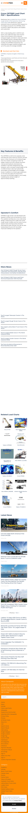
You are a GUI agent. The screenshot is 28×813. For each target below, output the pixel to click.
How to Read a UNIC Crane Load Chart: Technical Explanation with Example (12, 278)
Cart (2, 724)
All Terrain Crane (5, 720)
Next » (17, 612)
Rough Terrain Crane (18, 9)
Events (3, 775)
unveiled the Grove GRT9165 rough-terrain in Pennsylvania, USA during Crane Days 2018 (13, 21)
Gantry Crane (5, 777)
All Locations (4, 743)
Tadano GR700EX (7, 445)
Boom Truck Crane (6, 771)
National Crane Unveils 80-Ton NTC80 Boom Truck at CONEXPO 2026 (13, 557)
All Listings (4, 751)
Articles (3, 706)
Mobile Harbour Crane (7, 789)
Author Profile (5, 738)
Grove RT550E (20, 476)
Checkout (4, 745)
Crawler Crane (5, 773)
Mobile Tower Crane (6, 791)
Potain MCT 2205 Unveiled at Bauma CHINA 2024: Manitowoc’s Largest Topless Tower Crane (13, 635)
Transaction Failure (6, 749)
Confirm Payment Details (8, 759)
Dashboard (4, 740)
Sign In (3, 753)
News (2, 704)
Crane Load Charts (9, 9)
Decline (14, 808)
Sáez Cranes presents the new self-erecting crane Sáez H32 (12, 657)
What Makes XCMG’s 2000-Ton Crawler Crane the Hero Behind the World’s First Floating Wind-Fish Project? (13, 581)
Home (2, 9)
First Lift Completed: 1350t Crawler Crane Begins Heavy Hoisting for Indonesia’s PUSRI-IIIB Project (14, 606)
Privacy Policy (18, 800)
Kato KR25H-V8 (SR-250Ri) (21, 430)
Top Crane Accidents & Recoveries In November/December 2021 (11, 345)
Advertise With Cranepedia (9, 714)
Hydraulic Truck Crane (7, 781)
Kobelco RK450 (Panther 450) (20, 492)
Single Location (5, 734)
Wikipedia (4, 710)
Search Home (5, 726)
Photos (3, 718)
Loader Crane (5, 785)
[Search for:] (14, 697)
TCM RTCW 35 (20, 445)
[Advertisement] (14, 102)
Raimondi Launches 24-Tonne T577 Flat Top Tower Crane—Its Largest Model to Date (13, 627)
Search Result (5, 728)
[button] (22, 3)
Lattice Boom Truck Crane (8, 783)
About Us (4, 722)
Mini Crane (4, 787)
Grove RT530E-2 (7, 507)
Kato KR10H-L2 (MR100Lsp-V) (7, 461)
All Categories (5, 741)
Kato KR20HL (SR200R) (7, 491)
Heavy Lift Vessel (6, 779)
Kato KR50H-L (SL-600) (21, 460)
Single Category (5, 732)
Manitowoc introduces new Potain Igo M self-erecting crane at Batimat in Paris (13, 650)
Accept (14, 804)
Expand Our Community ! (8, 712)
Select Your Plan (5, 755)
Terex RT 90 (7, 429)
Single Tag (4, 736)
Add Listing (4, 730)
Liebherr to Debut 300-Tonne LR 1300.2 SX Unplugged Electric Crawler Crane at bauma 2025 (14, 619)
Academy (4, 767)
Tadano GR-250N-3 (7, 476)
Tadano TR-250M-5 (20, 507)
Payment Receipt (6, 747)
